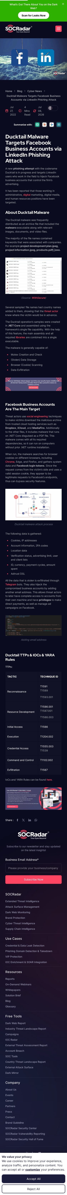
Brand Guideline (14, 1122)
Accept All (34, 1179)
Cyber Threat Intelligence (20, 923)
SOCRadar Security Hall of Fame (24, 1139)
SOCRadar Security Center (21, 1128)
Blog (8, 1000)
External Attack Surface (19, 1067)
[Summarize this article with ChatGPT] (37, 124)
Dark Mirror (12, 1072)
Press (8, 1111)
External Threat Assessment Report (26, 1045)
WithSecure (38, 297)
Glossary (10, 1006)
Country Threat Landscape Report (25, 1061)
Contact (10, 1117)
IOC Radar (11, 1039)
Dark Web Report (15, 1023)
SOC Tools (11, 1056)
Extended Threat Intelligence (22, 901)
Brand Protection (15, 917)
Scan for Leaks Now (34, 15)
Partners (10, 1106)
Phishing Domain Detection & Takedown (28, 951)
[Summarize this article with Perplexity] (59, 124)
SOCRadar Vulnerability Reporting (25, 1133)
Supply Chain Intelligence (20, 928)
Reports (10, 978)
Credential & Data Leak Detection (24, 945)
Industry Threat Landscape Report (25, 1028)
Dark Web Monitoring (17, 912)
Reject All (33, 1189)
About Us (10, 1089)
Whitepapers (13, 989)
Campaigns (12, 1034)
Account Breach (14, 1050)
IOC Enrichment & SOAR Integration (26, 962)
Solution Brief (13, 995)
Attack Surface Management (22, 906)
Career (9, 1100)
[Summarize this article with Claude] (44, 124)
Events (9, 1095)
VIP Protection (13, 956)
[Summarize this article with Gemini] (51, 124)
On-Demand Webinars (18, 984)
